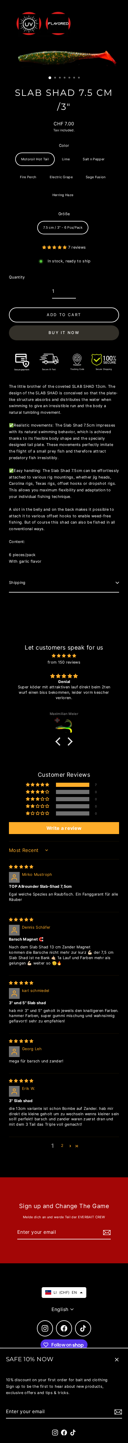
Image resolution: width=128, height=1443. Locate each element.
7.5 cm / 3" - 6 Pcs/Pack (62, 227)
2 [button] (62, 1145)
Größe (64, 214)
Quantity (17, 277)
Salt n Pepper (93, 159)
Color (64, 145)
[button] (55, 247)
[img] (64, 656)
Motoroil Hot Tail (35, 159)
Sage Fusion (96, 177)
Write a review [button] (64, 828)
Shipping (17, 582)
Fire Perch (28, 177)
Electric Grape (61, 177)
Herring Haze (63, 195)
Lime (66, 159)
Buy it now (64, 332)
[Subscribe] (117, 1412)
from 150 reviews (64, 662)
